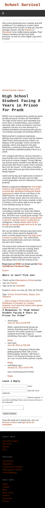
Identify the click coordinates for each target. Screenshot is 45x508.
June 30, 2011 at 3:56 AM (19, 345)
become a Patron (9, 422)
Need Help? (7, 461)
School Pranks (21, 294)
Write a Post (7, 493)
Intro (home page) (10, 441)
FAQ (4, 450)
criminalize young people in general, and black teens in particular (22, 219)
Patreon (28, 30)
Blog (4, 490)
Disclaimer (7, 498)
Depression (7, 464)
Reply (10, 340)
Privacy (5, 501)
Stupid (31, 294)
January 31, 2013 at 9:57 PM (20, 368)
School (11, 294)
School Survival (22, 5)
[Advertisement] (22, 65)
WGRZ (18, 264)
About (5, 484)
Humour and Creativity (12, 467)
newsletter (20, 286)
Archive (5, 495)
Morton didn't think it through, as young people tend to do (20, 223)
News (21, 90)
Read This (7, 444)
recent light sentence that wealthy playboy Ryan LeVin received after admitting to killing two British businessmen (21, 190)
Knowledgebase (9, 472)
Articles (5, 447)
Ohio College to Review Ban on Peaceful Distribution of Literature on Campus (21, 302)
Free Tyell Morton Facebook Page (22, 265)
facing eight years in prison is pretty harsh (21, 236)
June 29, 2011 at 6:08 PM (19, 323)
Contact (5, 487)
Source (5, 270)
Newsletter (7, 32)
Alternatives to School (24, 280)
